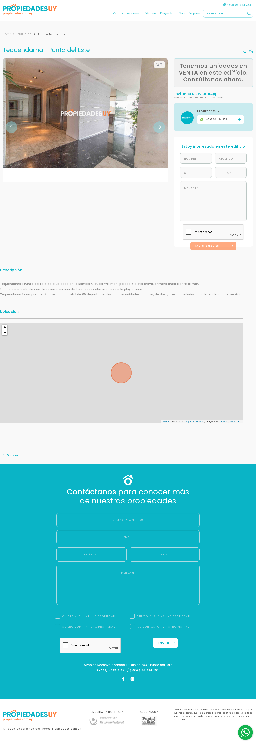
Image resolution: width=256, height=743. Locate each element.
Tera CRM (236, 421)
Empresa (195, 13)
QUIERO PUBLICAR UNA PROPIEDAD (163, 616)
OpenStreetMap (195, 421)
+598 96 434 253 (238, 5)
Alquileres (134, 13)
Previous (11, 127)
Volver (12, 455)
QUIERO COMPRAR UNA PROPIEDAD (89, 626)
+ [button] (5, 327)
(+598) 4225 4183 (111, 670)
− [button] (5, 332)
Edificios (150, 13)
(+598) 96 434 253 (144, 670)
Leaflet (166, 421)
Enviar (164, 642)
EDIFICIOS (25, 34)
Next (159, 127)
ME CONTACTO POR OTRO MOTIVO (163, 626)
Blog (182, 13)
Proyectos (167, 13)
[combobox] (93, 371)
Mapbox (223, 421)
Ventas (118, 13)
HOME (7, 34)
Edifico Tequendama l (53, 34)
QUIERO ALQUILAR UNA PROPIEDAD (89, 616)
